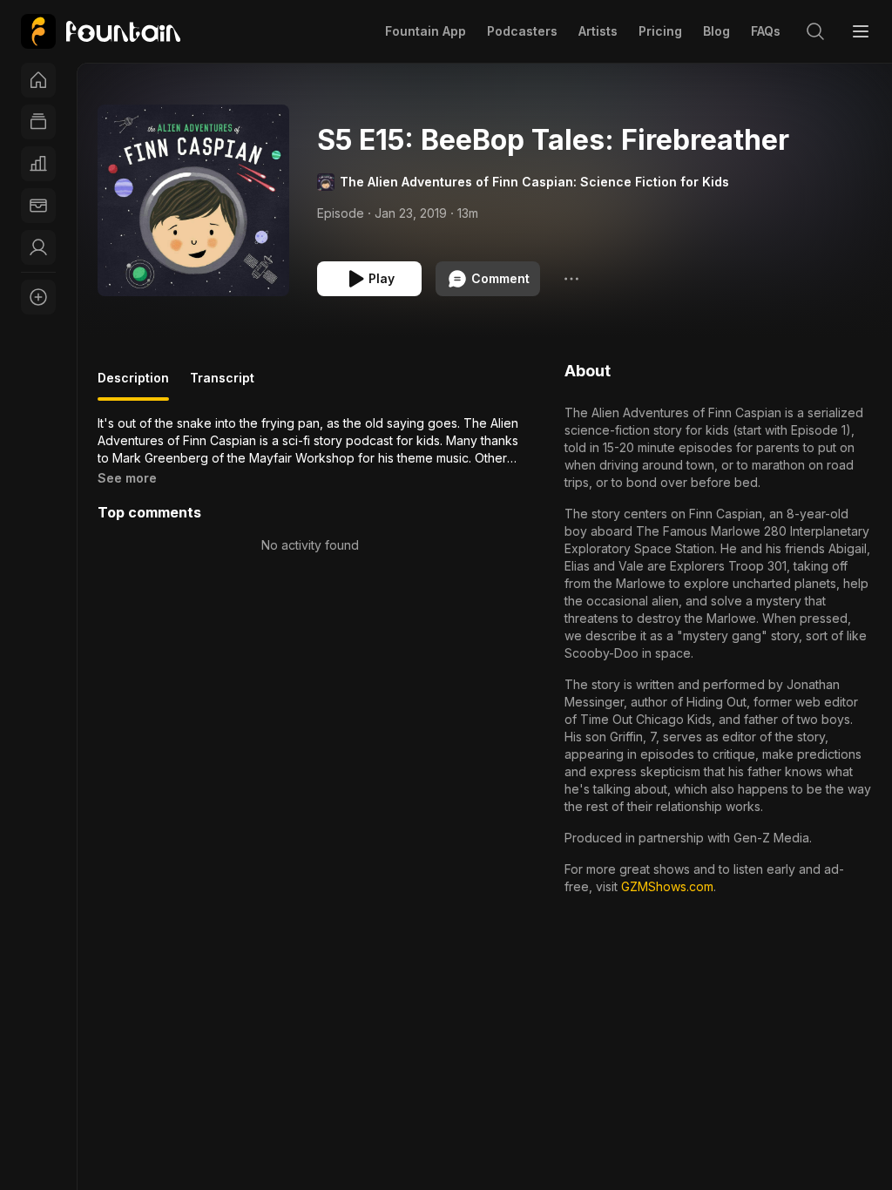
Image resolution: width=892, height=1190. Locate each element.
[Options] (571, 278)
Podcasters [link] (522, 31)
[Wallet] (38, 205)
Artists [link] (598, 31)
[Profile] (38, 247)
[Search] (815, 31)
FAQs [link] (765, 31)
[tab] (133, 385)
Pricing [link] (660, 31)
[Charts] (38, 163)
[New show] (38, 297)
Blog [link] (716, 31)
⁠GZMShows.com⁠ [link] (667, 886)
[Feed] (38, 122)
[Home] (38, 80)
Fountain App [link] (425, 31)
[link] (100, 31)
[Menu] (860, 31)
